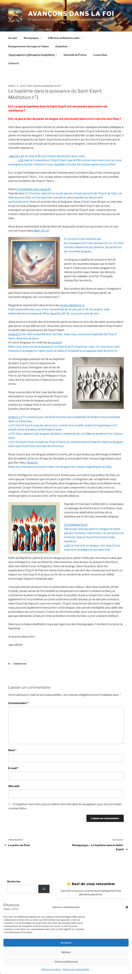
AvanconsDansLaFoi (47, 86)
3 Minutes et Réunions (64, 37)
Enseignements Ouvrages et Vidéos (28, 46)
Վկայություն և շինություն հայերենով (31, 54)
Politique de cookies (51, 969)
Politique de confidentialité (76, 969)
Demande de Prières (75, 54)
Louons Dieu (100, 54)
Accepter (66, 942)
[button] (127, 907)
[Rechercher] (44, 889)
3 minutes (20, 664)
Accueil (12, 37)
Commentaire (18, 703)
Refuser (66, 952)
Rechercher (14, 881)
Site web (13, 786)
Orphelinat (61, 46)
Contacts (13, 63)
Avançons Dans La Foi (71, 13)
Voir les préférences (66, 961)
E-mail (13, 768)
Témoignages (31, 37)
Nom (12, 750)
